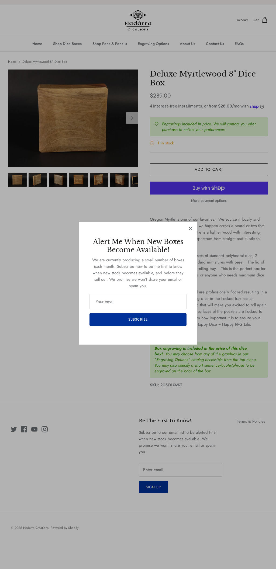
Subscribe (137, 319)
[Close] (190, 228)
